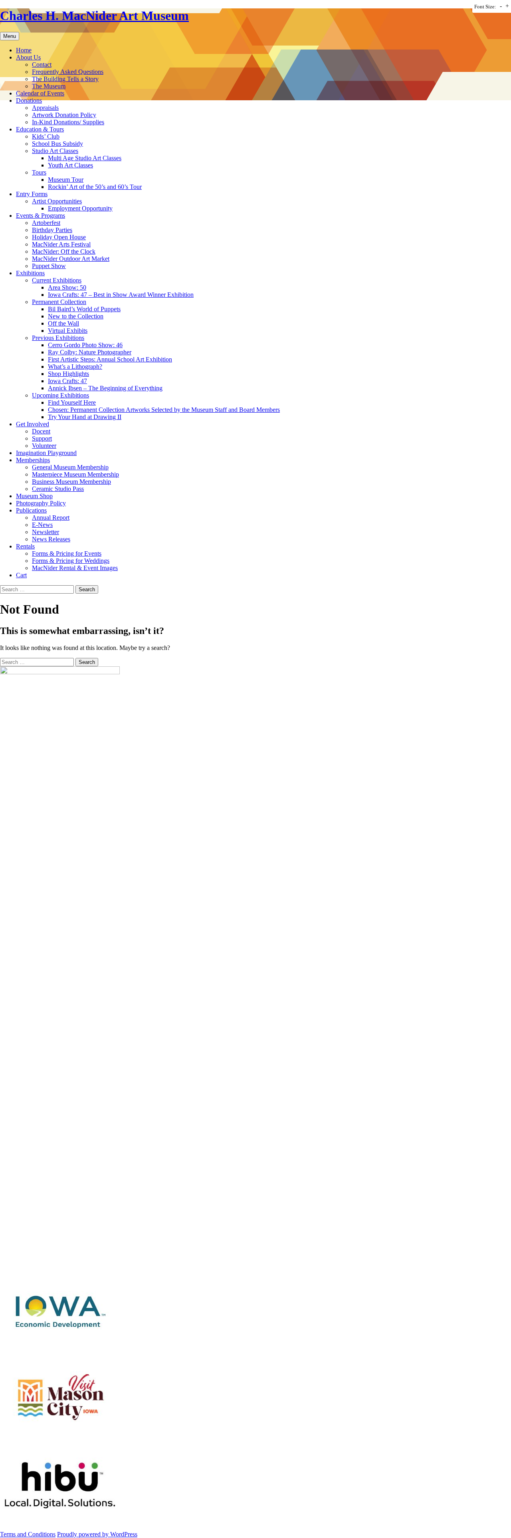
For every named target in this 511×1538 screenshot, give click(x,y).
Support (42, 438)
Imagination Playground (46, 452)
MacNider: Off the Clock (63, 251)
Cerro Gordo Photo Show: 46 (85, 345)
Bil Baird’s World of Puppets (84, 309)
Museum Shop (34, 496)
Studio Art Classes (55, 150)
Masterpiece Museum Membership (75, 474)
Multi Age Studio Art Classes (84, 158)
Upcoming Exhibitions (60, 395)
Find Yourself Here (72, 402)
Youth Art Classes (70, 165)
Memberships (33, 460)
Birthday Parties (52, 230)
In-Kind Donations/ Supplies (68, 122)
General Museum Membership (70, 467)
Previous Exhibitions (58, 337)
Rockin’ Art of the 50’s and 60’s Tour (95, 186)
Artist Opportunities (57, 201)
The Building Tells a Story (65, 79)
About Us (28, 57)
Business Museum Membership (71, 481)
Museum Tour (65, 179)
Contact (41, 64)
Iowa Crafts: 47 (67, 381)
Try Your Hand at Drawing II (84, 416)
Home (24, 50)
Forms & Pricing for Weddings (70, 560)
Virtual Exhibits (67, 330)
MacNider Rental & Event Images (75, 567)
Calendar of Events (40, 93)
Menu (9, 36)
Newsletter (45, 532)
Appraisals (45, 107)
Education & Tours (40, 129)
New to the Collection (75, 316)
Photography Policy (41, 503)
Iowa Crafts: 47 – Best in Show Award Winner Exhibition (121, 294)
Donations (29, 100)
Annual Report (50, 517)
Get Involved (32, 424)
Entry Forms (32, 194)
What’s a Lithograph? (75, 366)
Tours (39, 172)
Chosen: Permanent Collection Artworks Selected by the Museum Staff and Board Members (164, 409)
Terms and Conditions (27, 1534)
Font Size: (485, 7)
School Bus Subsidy (57, 143)
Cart (21, 575)
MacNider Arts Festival (61, 244)
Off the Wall (63, 323)
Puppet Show (49, 265)
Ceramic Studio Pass (58, 488)
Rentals (25, 546)
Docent (41, 431)
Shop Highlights (68, 373)
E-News (42, 524)
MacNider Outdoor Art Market (70, 258)
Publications (31, 510)
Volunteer (44, 445)
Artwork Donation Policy (64, 114)
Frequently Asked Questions (67, 71)
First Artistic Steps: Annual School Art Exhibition (110, 359)
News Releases (51, 539)
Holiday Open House (59, 237)
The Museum (48, 86)
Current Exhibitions (56, 280)
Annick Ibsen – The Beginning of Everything (105, 388)
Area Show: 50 (67, 287)
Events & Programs (40, 215)
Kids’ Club (45, 136)
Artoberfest (46, 222)
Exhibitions (30, 273)
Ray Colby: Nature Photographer (89, 352)
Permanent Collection (59, 301)
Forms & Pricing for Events (66, 553)
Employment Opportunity (80, 208)
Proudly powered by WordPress (97, 1534)
